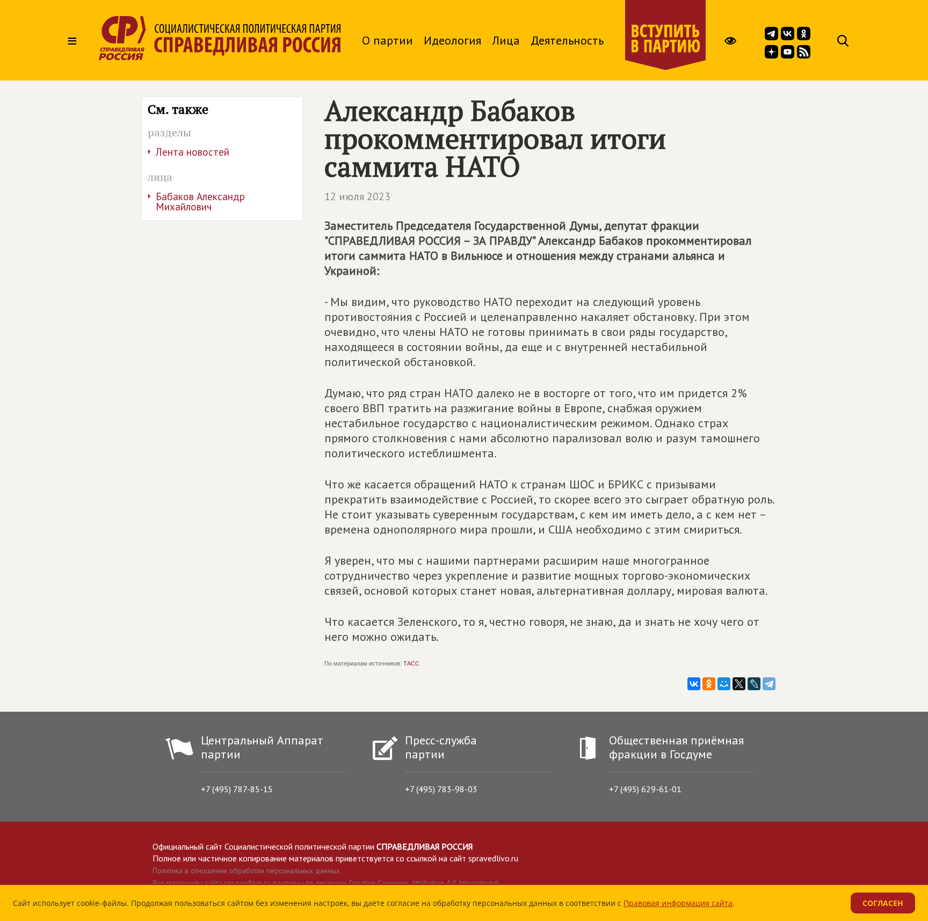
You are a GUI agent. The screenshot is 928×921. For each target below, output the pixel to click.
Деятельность (567, 40)
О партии (387, 40)
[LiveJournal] (754, 683)
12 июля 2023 (357, 196)
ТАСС (411, 663)
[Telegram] (769, 683)
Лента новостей (192, 151)
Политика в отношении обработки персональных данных (246, 870)
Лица (506, 40)
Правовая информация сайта (678, 903)
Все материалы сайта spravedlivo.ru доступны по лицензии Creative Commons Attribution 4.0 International (326, 883)
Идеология (452, 40)
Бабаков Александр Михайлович (200, 201)
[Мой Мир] (723, 683)
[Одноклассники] (708, 683)
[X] (739, 683)
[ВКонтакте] (693, 683)
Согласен (882, 903)
